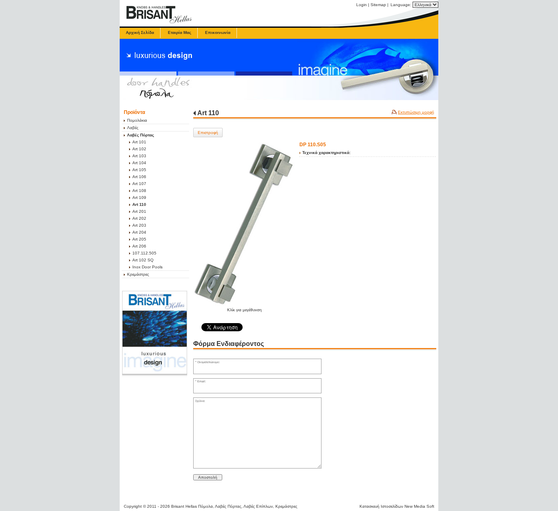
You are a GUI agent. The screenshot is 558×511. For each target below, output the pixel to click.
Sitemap (378, 4)
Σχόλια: (200, 400)
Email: (201, 381)
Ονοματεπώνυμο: (208, 362)
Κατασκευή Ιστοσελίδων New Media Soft (396, 506)
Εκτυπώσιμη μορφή (416, 112)
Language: (402, 4)
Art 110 (208, 112)
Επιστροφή (208, 132)
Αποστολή (207, 477)
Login (361, 4)
